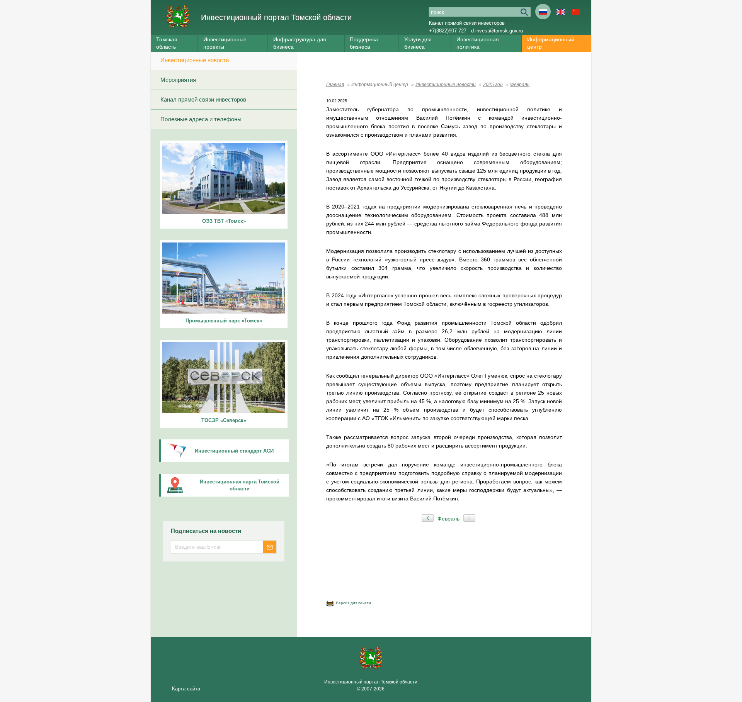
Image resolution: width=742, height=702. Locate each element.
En (560, 11)
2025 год (493, 84)
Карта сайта (186, 689)
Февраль (519, 84)
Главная (335, 84)
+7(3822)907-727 (447, 31)
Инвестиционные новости (194, 60)
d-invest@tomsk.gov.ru (497, 31)
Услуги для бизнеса (418, 43)
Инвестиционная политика (477, 43)
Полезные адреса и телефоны (201, 119)
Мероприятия (178, 79)
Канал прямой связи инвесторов (467, 23)
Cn (576, 11)
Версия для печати (353, 603)
